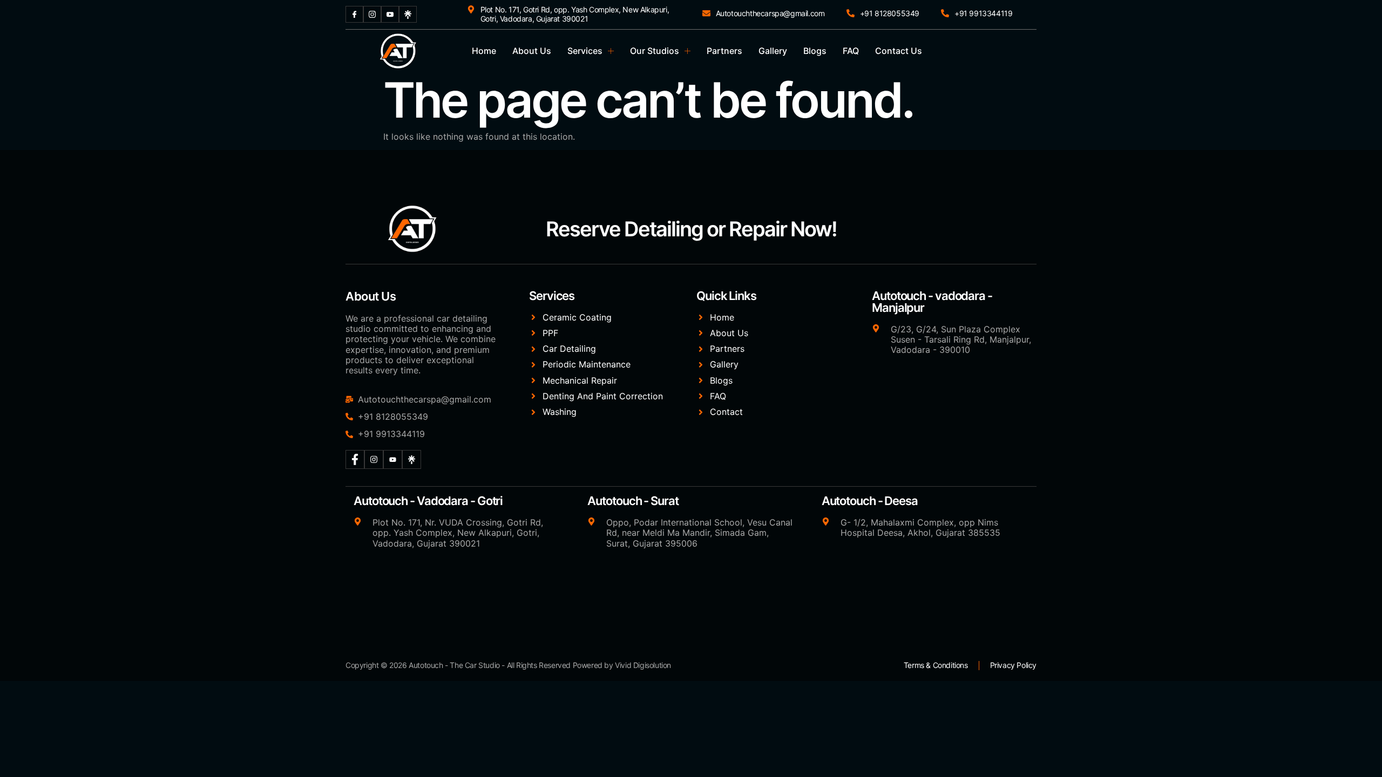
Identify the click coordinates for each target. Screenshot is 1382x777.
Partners (724, 50)
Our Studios (654, 50)
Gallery (772, 50)
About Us (531, 50)
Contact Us (898, 50)
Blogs (815, 50)
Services (584, 50)
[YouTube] (390, 14)
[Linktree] (408, 14)
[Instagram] (372, 14)
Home (484, 50)
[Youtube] (392, 459)
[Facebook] (354, 14)
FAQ (851, 50)
